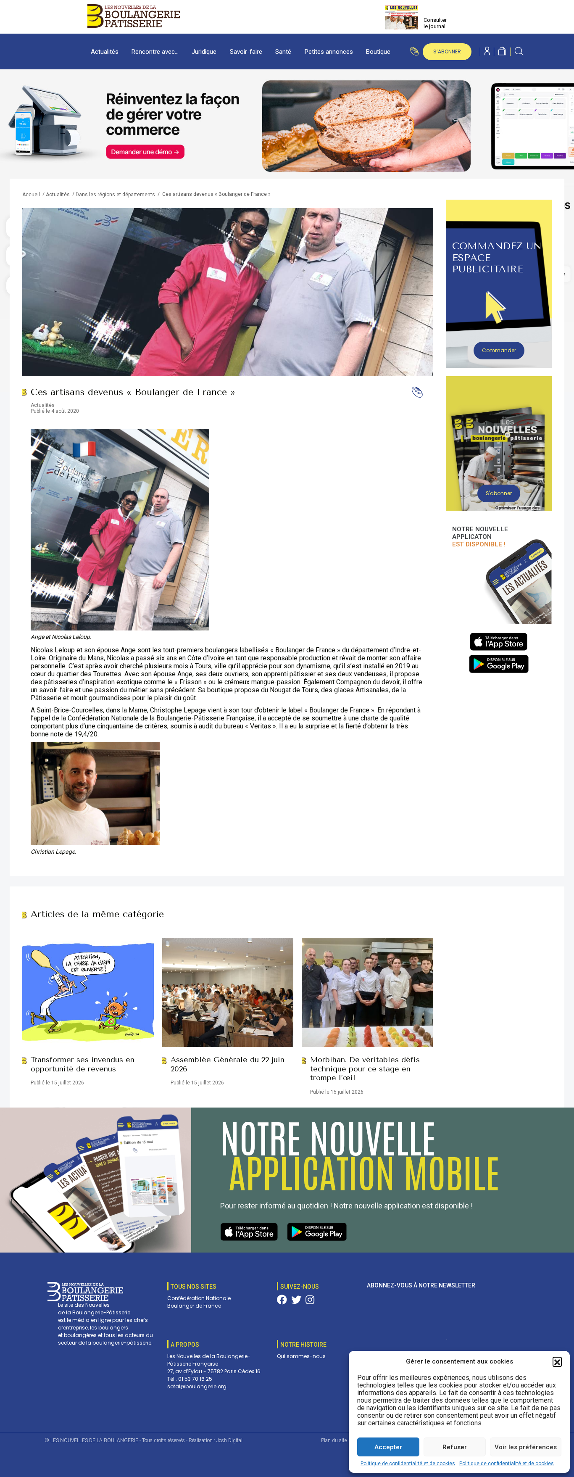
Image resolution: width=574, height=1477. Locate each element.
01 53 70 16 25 (195, 1378)
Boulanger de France (194, 1305)
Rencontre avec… (155, 51)
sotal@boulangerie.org (196, 1386)
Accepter (388, 1447)
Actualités (104, 51)
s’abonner (447, 51)
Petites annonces (329, 51)
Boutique (378, 51)
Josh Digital (229, 1440)
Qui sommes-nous (301, 1356)
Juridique (204, 51)
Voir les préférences (526, 1447)
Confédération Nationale (199, 1298)
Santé (283, 51)
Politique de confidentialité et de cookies (408, 1463)
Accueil (31, 195)
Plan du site (334, 1440)
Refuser (454, 1447)
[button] (557, 1361)
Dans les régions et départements (115, 195)
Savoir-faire (246, 51)
